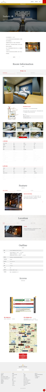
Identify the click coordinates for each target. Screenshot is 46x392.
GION (13, 376)
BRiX (13, 378)
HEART (24, 376)
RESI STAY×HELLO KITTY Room (5, 377)
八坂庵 (24, 374)
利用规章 (36, 375)
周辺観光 (23, 354)
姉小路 (13, 375)
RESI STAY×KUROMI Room (5, 378)
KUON (24, 385)
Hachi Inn (13, 385)
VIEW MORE (23, 137)
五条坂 (24, 375)
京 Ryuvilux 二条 (26, 382)
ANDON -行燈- (25, 378)
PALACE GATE (25, 384)
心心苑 (13, 382)
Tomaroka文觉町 (14, 374)
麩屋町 (13, 373)
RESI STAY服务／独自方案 (4, 376)
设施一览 (2, 375)
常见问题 (2, 382)
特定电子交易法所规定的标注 (39, 374)
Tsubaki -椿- (14, 377)
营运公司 (36, 373)
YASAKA (13, 383)
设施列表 (32, 1)
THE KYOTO (25, 377)
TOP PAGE (2, 373)
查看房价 (36, 1)
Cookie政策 (36, 377)
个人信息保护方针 (37, 376)
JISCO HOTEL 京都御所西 (27, 383)
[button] (26, 47)
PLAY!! (13, 384)
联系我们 (23, 369)
